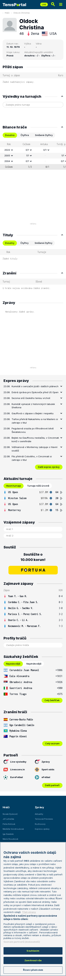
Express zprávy (42, 829)
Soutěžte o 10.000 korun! (33, 557)
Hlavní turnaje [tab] (13, 485)
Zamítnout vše (33, 960)
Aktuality (39, 814)
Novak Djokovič (10, 814)
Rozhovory (40, 824)
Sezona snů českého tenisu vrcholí (31, 398)
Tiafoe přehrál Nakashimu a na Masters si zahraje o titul (35, 421)
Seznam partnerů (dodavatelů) (22, 941)
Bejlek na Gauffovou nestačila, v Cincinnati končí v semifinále (35, 439)
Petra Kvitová (9, 824)
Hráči (7, 13)
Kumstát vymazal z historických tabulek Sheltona (33, 406)
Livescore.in (17, 769)
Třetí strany (29, 912)
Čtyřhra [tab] (25, 135)
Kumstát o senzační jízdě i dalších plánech (35, 386)
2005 (7, 155)
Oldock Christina (21, 13)
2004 (7, 161)
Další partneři (52, 785)
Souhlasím (33, 950)
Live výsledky (18, 761)
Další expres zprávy (48, 467)
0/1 (27, 149)
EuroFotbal (16, 777)
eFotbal (46, 777)
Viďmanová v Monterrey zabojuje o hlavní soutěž (34, 449)
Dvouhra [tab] (9, 135)
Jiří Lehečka (8, 819)
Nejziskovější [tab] (13, 663)
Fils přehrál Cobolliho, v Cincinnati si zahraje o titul (32, 458)
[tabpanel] (33, 155)
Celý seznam (52, 743)
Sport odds (48, 769)
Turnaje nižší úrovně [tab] (38, 485)
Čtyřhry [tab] (24, 243)
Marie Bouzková (10, 839)
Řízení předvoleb (33, 969)
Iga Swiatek (8, 834)
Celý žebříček (52, 700)
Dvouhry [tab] (9, 243)
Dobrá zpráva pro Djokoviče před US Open (35, 392)
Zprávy (46, 761)
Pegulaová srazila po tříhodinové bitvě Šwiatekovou (33, 430)
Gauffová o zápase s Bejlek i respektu (33, 413)
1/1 (27, 155)
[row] (33, 150)
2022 (7, 149)
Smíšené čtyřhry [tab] (44, 135)
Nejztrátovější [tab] (33, 663)
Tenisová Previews (44, 819)
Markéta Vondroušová (13, 829)
